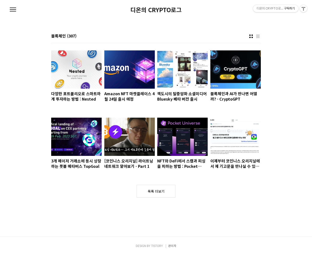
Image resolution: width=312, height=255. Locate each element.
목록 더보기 (156, 191)
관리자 (172, 246)
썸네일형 (251, 36)
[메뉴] (13, 10)
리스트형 (258, 36)
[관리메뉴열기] (303, 8)
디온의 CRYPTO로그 (156, 10)
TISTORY (157, 246)
